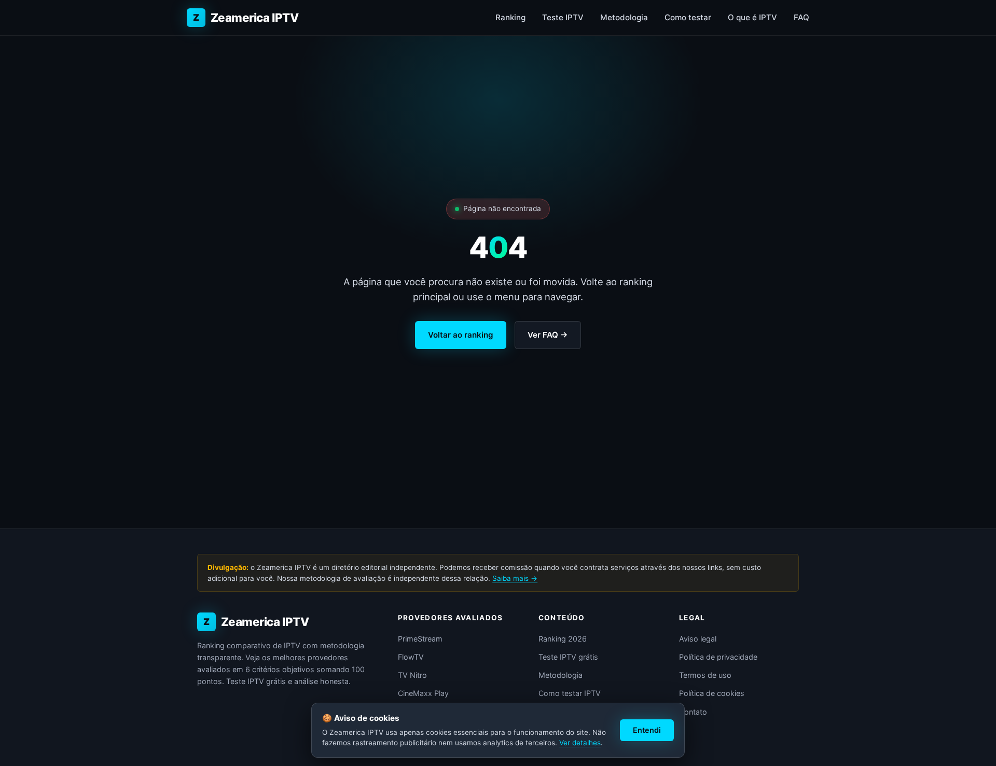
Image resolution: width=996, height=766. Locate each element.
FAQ (801, 17)
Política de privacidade (718, 656)
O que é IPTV (752, 17)
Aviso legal (697, 638)
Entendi (647, 730)
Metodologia (624, 17)
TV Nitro (412, 675)
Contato (693, 711)
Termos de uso (705, 675)
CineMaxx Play (423, 693)
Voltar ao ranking (460, 335)
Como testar (688, 17)
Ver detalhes (580, 743)
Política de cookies (711, 693)
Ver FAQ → (548, 335)
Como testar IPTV (569, 693)
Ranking (510, 17)
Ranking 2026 (562, 638)
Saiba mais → (514, 578)
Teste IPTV (563, 17)
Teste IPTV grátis (568, 656)
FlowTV (411, 656)
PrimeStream (420, 638)
